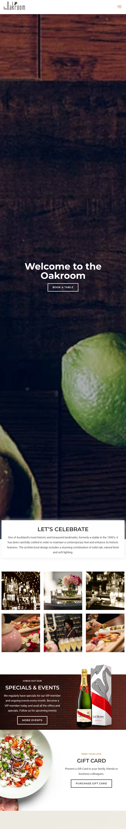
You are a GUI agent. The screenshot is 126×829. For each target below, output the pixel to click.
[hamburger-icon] (119, 7)
